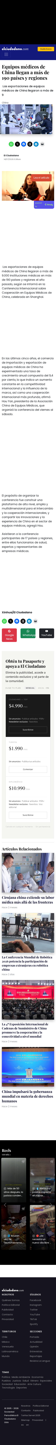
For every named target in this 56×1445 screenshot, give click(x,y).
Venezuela (8, 1346)
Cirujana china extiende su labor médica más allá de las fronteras (28, 899)
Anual (43, 688)
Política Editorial (11, 1305)
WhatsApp (29, 635)
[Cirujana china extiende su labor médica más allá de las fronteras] (28, 873)
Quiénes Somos (11, 1300)
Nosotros (25, 1405)
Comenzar (28, 769)
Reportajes (36, 1356)
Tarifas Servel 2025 (30, 1415)
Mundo (6, 1356)
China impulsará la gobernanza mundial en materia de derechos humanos (27, 1096)
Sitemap (25, 1420)
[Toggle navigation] (6, 54)
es (22, 1424)
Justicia (16, 1380)
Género (34, 1380)
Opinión (34, 1346)
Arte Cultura (34, 1384)
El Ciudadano (11, 155)
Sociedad (7, 1384)
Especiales (46, 1380)
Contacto (7, 1314)
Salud (26, 1380)
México (6, 1341)
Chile (4, 1337)
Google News (9, 637)
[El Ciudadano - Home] (15, 49)
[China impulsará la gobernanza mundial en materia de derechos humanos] (28, 1067)
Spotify (34, 1324)
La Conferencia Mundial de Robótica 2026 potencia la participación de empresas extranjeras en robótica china (27, 963)
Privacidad (8, 1319)
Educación (20, 1384)
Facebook (35, 1300)
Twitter (34, 1309)
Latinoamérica (10, 1351)
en (27, 1424)
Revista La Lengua (40, 1360)
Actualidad (36, 1341)
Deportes (21, 1387)
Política (6, 1377)
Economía (37, 1377)
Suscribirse (28, 729)
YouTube (46, 635)
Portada (34, 1337)
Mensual (30, 688)
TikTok (33, 1319)
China (5, 102)
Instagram (36, 1305)
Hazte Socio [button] (45, 49)
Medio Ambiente (21, 1377)
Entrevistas (36, 1351)
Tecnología (8, 1387)
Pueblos (6, 1380)
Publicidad (8, 1309)
